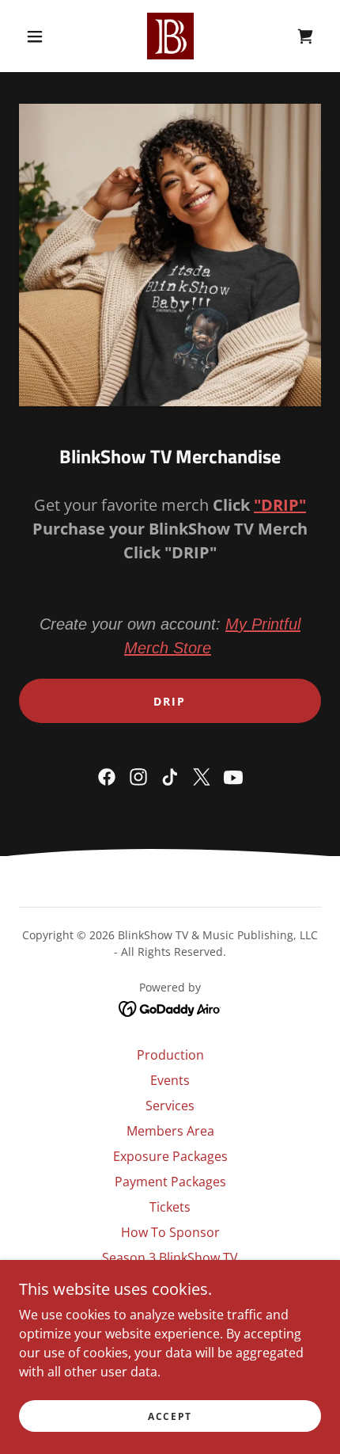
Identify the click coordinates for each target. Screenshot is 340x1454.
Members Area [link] (170, 1131)
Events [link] (170, 1080)
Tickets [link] (170, 1207)
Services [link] (170, 1105)
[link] (170, 36)
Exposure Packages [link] (170, 1156)
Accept (170, 1416)
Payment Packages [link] (170, 1181)
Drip (169, 701)
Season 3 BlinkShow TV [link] (170, 1257)
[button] (35, 36)
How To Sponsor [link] (170, 1232)
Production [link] (170, 1055)
